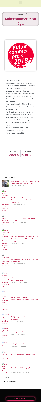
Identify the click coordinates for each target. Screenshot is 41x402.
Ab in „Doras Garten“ (18, 344)
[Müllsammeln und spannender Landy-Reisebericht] (5, 280)
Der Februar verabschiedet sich (23, 355)
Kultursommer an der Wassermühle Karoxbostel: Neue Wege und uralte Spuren (24, 239)
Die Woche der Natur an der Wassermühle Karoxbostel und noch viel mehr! (24, 200)
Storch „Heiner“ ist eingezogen (23, 332)
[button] (20, 2)
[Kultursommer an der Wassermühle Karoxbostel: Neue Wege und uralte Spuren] (5, 240)
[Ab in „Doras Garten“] (5, 345)
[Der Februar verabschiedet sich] (5, 355)
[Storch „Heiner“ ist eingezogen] (5, 333)
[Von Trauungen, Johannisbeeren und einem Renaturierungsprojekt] (5, 183)
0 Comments (21, 185)
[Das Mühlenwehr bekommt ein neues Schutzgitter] (5, 261)
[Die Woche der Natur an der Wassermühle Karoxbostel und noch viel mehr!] (5, 201)
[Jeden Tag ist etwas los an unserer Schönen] (5, 220)
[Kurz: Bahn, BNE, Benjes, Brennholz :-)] (5, 369)
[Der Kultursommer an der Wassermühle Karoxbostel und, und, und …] (5, 300)
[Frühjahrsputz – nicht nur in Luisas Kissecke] (5, 319)
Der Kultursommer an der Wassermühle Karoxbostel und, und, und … (24, 299)
